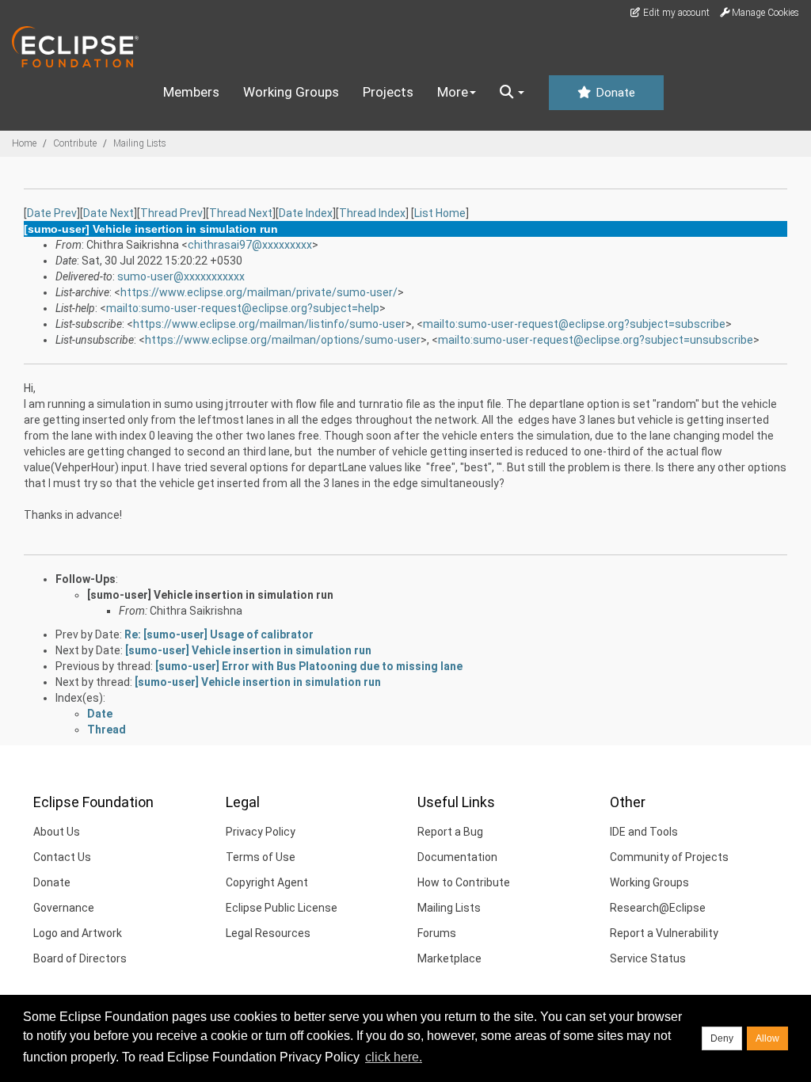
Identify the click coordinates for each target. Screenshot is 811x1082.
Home (24, 143)
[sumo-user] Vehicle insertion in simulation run (210, 595)
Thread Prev (171, 213)
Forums (436, 933)
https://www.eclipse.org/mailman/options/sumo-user (283, 339)
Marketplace (449, 958)
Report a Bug (450, 831)
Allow (767, 1038)
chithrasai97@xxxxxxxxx (250, 244)
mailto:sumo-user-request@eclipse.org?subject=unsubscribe (595, 339)
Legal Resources (268, 933)
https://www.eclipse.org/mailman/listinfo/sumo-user (269, 324)
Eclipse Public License (281, 907)
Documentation (457, 857)
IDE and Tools (644, 831)
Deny (721, 1038)
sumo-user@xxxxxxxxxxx (181, 276)
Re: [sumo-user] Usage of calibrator (219, 634)
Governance (63, 907)
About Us (56, 831)
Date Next (108, 213)
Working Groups (291, 92)
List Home (440, 213)
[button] (512, 92)
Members (191, 92)
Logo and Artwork (77, 933)
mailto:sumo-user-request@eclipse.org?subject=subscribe (574, 324)
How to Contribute (463, 882)
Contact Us (62, 857)
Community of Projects (669, 857)
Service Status (648, 958)
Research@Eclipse (658, 907)
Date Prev (52, 213)
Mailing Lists (139, 143)
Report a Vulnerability (664, 933)
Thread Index (372, 213)
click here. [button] (393, 1057)
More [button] (452, 92)
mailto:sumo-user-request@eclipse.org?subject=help (242, 308)
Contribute (75, 143)
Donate (613, 93)
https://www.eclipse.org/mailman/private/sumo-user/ (259, 292)
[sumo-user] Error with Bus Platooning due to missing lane (309, 666)
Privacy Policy (260, 831)
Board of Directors (80, 958)
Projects (388, 92)
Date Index (306, 213)
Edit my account (675, 12)
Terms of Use (260, 857)
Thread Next (240, 213)
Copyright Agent (267, 882)
